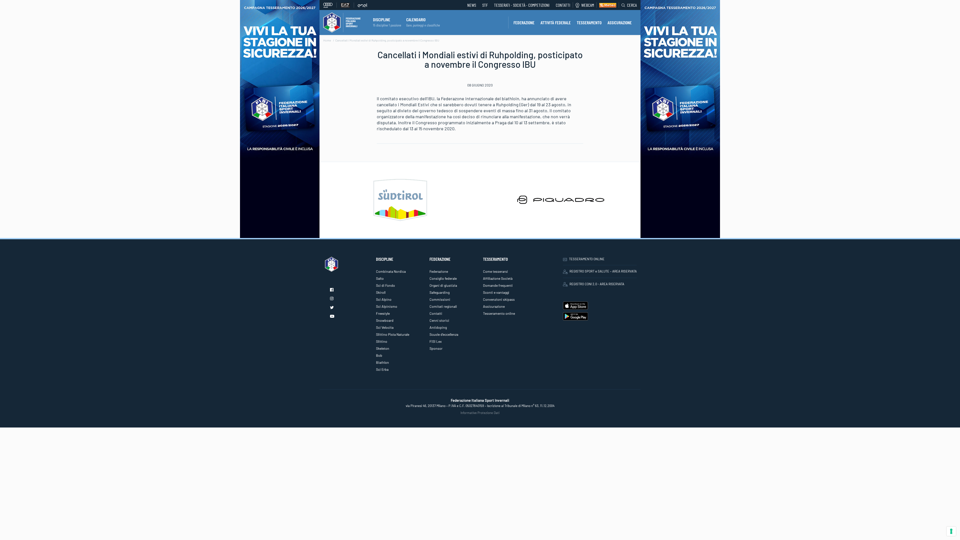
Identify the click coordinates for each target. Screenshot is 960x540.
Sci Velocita (385, 327)
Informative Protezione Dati (480, 413)
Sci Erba (382, 369)
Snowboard (385, 320)
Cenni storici (439, 320)
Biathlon (382, 362)
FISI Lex (436, 341)
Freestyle (383, 313)
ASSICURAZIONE (620, 22)
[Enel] (362, 5)
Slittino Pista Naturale (392, 334)
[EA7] (347, 5)
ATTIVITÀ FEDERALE (555, 22)
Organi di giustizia (443, 285)
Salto (380, 278)
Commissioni (440, 299)
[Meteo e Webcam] (606, 5)
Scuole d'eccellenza (444, 334)
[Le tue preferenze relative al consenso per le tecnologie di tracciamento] (951, 531)
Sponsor (436, 348)
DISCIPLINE (381, 19)
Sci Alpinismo (386, 306)
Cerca (632, 5)
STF (485, 5)
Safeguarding (440, 292)
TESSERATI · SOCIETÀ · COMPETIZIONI (522, 5)
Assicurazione (494, 306)
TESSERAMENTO (589, 22)
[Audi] (330, 5)
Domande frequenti (498, 285)
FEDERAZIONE (524, 22)
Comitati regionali (443, 306)
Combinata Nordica (391, 271)
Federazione (439, 271)
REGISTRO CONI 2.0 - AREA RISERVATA (597, 284)
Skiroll (381, 292)
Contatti (563, 5)
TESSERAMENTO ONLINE (586, 259)
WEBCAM (587, 5)
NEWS (471, 5)
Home (327, 40)
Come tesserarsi (495, 271)
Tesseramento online (499, 313)
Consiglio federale (443, 278)
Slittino (381, 341)
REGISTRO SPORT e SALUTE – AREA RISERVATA (603, 271)
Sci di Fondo (385, 285)
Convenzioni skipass (499, 299)
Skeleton (382, 348)
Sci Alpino (384, 299)
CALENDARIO (416, 19)
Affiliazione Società (497, 278)
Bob (379, 355)
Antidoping (438, 327)
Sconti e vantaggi (496, 292)
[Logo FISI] (341, 22)
